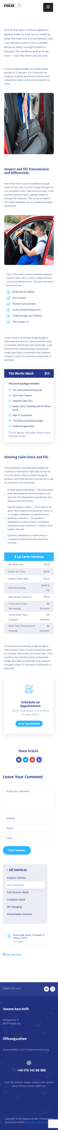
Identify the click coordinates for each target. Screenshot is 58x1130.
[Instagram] (52, 989)
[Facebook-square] (46, 989)
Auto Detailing (15, 885)
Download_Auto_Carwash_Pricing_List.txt (28, 936)
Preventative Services (19, 914)
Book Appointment (29, 723)
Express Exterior (16, 877)
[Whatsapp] (29, 1062)
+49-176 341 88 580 (31, 1070)
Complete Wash (16, 899)
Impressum (32, 1122)
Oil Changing (14, 907)
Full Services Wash (18, 892)
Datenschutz (46, 1122)
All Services (17, 870)
